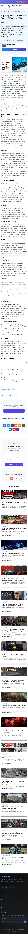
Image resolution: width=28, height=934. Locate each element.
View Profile (15, 49)
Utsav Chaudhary (11, 44)
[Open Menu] (2, 6)
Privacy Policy (4, 905)
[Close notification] (26, 2)
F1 (13, 389)
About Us (3, 894)
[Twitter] (16, 478)
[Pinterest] (21, 478)
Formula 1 (6, 11)
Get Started (20, 1)
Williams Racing (6, 389)
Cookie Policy (4, 909)
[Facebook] (6, 478)
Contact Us (3, 898)
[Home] (1, 11)
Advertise (3, 896)
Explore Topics (4, 899)
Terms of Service (5, 907)
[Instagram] (11, 478)
